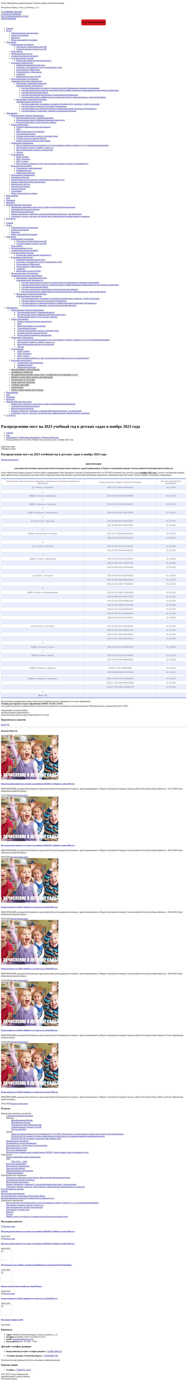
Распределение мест (9, 460)
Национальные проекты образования (27, 115)
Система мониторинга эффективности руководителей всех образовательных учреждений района (63, 97)
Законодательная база (25, 173)
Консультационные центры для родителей (34, 150)
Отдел (8, 31)
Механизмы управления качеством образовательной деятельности (31, 84)
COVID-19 (10, 219)
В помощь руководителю (22, 63)
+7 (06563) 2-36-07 (23, 1370)
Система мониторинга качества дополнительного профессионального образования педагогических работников (70, 90)
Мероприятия (12, 196)
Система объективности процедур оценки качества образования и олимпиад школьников (60, 88)
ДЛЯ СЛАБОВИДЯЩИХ (93, 22)
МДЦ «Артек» (22, 157)
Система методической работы (34, 93)
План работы (17, 51)
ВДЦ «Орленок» (23, 159)
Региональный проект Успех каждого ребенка (36, 122)
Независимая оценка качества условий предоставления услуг (37, 180)
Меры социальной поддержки (24, 40)
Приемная (10, 200)
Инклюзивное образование (23, 175)
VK (7, 725)
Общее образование (19, 125)
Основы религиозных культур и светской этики (37, 136)
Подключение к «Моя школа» (29, 72)
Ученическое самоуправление (29, 168)
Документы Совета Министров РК (31, 47)
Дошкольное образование (22, 143)
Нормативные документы (22, 44)
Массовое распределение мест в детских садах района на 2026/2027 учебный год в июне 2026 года (38, 845)
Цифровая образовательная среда (30, 65)
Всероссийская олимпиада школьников (33, 141)
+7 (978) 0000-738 (50, 1356)
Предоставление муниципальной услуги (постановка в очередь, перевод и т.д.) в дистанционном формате (62, 145)
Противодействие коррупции (19, 205)
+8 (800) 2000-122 (54, 1351)
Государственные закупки (22, 58)
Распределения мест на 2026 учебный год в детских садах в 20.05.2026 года (29, 907)
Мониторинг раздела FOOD (28, 76)
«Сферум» (20, 74)
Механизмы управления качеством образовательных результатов (31, 100)
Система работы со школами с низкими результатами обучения (48, 111)
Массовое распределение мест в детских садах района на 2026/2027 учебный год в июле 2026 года (38, 784)
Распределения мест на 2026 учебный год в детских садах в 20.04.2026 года (29, 969)
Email (3, 725)
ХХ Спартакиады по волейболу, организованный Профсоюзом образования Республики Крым (36, 1265)
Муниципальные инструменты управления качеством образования (26, 80)
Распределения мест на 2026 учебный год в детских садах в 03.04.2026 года (29, 1030)
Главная (9, 28)
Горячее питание (18, 189)
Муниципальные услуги (21, 54)
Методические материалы (22, 212)
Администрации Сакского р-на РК (31, 49)
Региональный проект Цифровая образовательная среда (40, 120)
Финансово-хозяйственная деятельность (33, 60)
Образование (11, 113)
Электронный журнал (25, 134)
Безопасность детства (20, 184)
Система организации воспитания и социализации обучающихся (49, 95)
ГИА (18, 129)
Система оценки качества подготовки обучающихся (44, 106)
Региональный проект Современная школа (34, 118)
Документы (11, 42)
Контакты (10, 202)
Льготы (19, 152)
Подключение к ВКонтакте (28, 70)
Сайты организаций (20, 35)
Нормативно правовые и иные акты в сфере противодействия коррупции (43, 207)
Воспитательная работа (21, 166)
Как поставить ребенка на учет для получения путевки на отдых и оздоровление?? (52, 164)
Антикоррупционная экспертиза (25, 209)
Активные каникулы (20, 177)
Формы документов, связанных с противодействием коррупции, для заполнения (46, 214)
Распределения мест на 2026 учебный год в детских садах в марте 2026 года (29, 1092)
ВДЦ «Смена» (22, 161)
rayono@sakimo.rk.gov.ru (22, 1339)
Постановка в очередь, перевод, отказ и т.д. (35, 148)
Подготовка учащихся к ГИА (12, 1320)
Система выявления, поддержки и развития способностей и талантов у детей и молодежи (60, 104)
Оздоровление (17, 154)
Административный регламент (24, 56)
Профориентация (23, 170)
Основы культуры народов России (31, 138)
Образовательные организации (24, 33)
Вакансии (15, 38)
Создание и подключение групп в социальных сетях (39, 67)
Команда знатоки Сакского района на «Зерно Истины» (21, 1286)
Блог (8, 198)
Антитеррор (16, 191)
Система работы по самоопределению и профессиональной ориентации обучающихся (58, 109)
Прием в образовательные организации (33, 127)
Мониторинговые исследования (30, 131)
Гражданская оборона (20, 186)
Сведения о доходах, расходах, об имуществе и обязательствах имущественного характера (50, 216)
